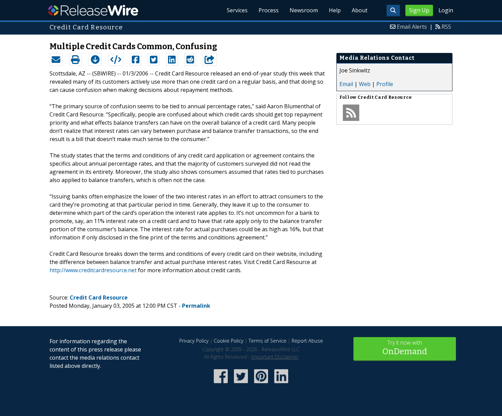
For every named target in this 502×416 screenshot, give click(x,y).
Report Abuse (307, 340)
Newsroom (304, 10)
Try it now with (404, 347)
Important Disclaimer (274, 356)
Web (365, 84)
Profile (384, 84)
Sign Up (419, 10)
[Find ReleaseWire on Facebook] (220, 383)
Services (237, 10)
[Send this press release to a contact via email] (56, 59)
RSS (446, 26)
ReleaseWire (93, 10)
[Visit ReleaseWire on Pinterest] (261, 383)
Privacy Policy (194, 340)
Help (335, 10)
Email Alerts (412, 26)
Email (346, 84)
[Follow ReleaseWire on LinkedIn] (281, 383)
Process (269, 10)
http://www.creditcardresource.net (93, 270)
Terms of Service (268, 340)
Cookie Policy (228, 340)
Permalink (196, 305)
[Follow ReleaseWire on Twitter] (241, 383)
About (359, 10)
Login (445, 10)
